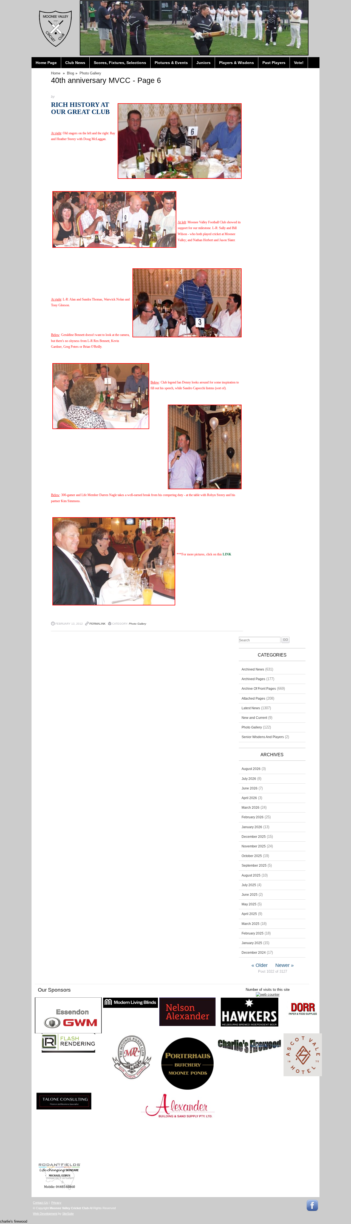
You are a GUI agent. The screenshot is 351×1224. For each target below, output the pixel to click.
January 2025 (252, 943)
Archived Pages (253, 679)
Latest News (251, 708)
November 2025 (254, 846)
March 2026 (250, 807)
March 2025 (250, 924)
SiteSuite (68, 1213)
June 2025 (249, 895)
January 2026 (252, 827)
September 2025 (254, 865)
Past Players (273, 62)
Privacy (56, 1202)
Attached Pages (253, 698)
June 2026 (249, 788)
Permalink (97, 623)
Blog (70, 73)
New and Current (254, 718)
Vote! (299, 62)
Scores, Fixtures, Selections (120, 62)
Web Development (45, 1213)
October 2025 (252, 856)
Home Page (46, 62)
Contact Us (40, 1202)
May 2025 (249, 904)
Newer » (284, 965)
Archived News (253, 669)
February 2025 (253, 933)
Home (55, 73)
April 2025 (249, 914)
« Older (259, 965)
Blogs (41, 73)
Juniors (203, 62)
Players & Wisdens (236, 62)
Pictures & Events (171, 62)
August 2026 (251, 769)
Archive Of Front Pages (259, 689)
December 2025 (254, 837)
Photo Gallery (90, 73)
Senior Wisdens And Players (263, 737)
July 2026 (249, 779)
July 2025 (249, 885)
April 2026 (249, 798)
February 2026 (253, 817)
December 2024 (254, 953)
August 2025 (251, 875)
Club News (75, 62)
